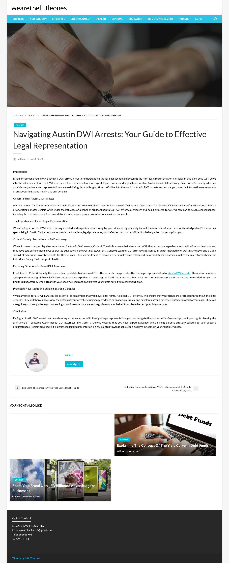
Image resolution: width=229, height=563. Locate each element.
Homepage (18, 115)
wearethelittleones (39, 8)
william (22, 159)
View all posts (74, 364)
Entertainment (81, 19)
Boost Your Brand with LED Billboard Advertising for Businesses (53, 488)
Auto (198, 19)
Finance (184, 19)
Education (135, 19)
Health (101, 19)
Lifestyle (58, 19)
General (117, 19)
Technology (38, 19)
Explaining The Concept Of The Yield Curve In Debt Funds (163, 445)
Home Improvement (160, 19)
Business (18, 19)
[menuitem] (18, 19)
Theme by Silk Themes (26, 558)
